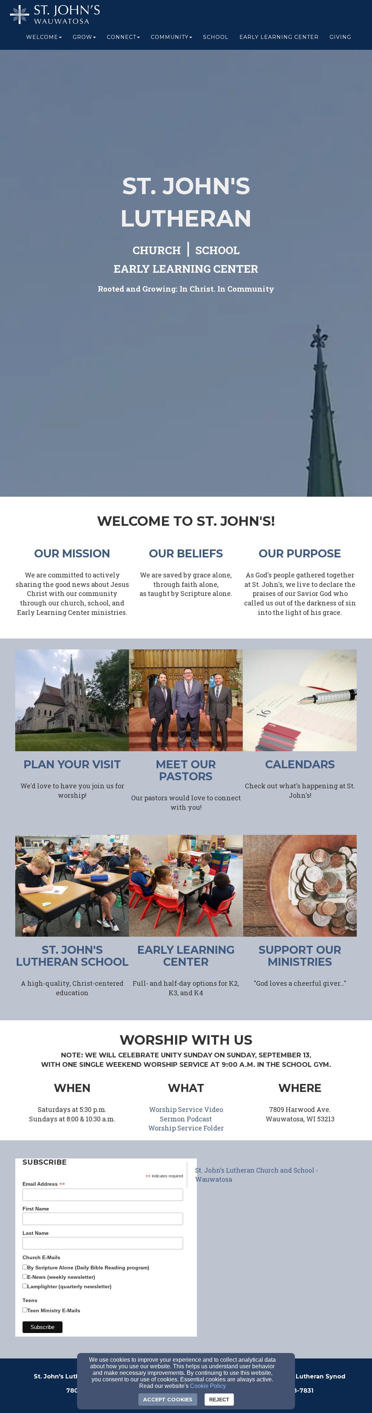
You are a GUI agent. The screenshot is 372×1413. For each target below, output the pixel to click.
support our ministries (300, 956)
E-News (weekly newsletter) (61, 1277)
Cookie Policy (208, 1386)
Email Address (44, 1184)
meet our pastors (186, 770)
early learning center (186, 956)
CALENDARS (300, 764)
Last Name (36, 1233)
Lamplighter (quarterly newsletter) (69, 1286)
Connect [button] (121, 37)
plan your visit (72, 764)
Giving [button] (340, 37)
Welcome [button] (42, 37)
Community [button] (170, 37)
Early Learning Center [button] (279, 37)
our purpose (300, 553)
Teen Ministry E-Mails (53, 1310)
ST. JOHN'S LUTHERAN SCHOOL (72, 956)
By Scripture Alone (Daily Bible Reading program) (88, 1267)
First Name (36, 1209)
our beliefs (186, 553)
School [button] (216, 37)
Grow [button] (82, 37)
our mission (72, 553)
